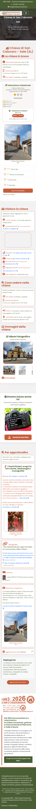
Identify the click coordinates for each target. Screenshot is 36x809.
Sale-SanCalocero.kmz (9, 264)
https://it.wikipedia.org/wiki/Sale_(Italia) (15, 563)
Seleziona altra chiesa (19, 682)
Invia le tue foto (21, 437)
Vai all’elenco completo (10, 507)
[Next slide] (30, 353)
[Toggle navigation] (26, 13)
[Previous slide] (5, 353)
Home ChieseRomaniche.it (18, 27)
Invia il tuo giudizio (18, 190)
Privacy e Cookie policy (9, 806)
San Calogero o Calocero (17, 476)
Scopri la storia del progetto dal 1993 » (18, 759)
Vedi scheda (23, 498)
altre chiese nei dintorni (20, 258)
